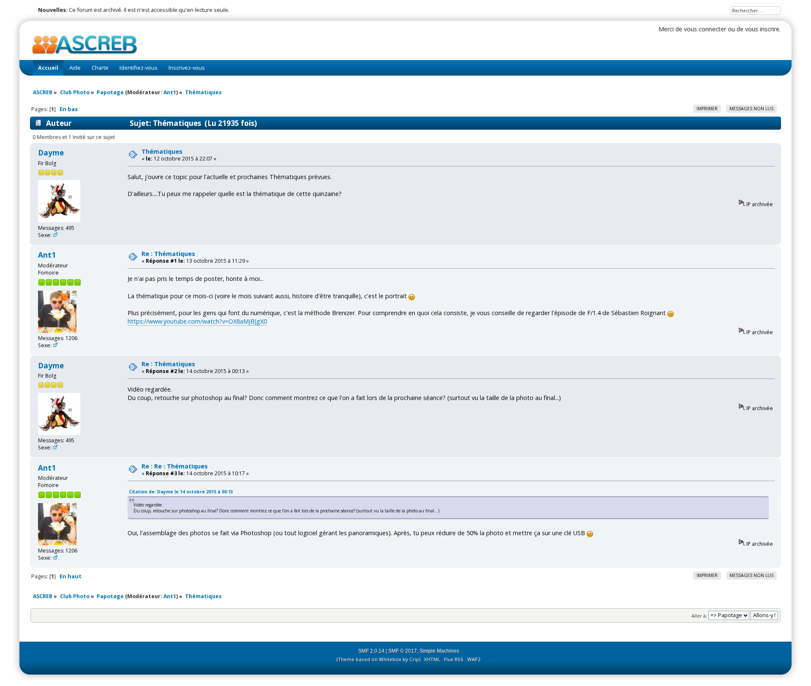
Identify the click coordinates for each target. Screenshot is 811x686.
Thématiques (162, 151)
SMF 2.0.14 (371, 650)
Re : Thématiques (168, 254)
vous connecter (705, 29)
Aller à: (699, 615)
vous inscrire (762, 29)
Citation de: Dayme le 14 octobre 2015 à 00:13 (181, 492)
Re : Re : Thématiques (175, 466)
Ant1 (169, 92)
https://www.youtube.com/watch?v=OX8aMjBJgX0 (197, 321)
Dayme (51, 153)
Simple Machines (439, 650)
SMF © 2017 (402, 650)
